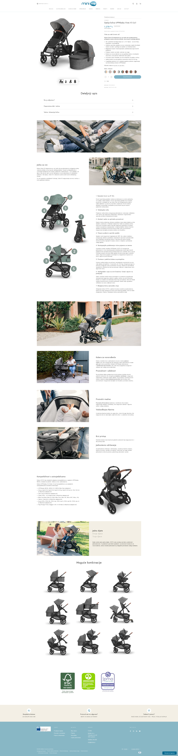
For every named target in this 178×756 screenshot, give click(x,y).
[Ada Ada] (135, 71)
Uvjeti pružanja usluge (74, 750)
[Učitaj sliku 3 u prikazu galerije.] (70, 81)
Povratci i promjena (59, 733)
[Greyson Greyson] (110, 71)
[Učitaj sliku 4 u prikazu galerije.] (75, 81)
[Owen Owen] (126, 71)
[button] (133, 3)
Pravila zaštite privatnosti (52, 750)
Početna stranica (109, 17)
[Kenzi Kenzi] (114, 71)
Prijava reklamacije (59, 735)
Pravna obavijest (53, 753)
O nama (90, 730)
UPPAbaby (106, 20)
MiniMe (42, 749)
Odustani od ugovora (169, 753)
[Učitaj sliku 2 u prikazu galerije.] (66, 81)
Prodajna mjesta (58, 731)
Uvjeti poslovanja (76, 737)
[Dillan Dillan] (106, 71)
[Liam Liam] (118, 71)
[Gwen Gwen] (122, 71)
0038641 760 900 (92, 739)
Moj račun (74, 731)
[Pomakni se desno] (79, 81)
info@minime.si (91, 742)
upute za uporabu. (119, 65)
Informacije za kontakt (43, 753)
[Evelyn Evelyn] (131, 71)
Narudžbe (74, 735)
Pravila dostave (84, 750)
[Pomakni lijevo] (57, 81)
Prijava (73, 733)
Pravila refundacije (64, 750)
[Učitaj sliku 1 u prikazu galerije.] (61, 81)
